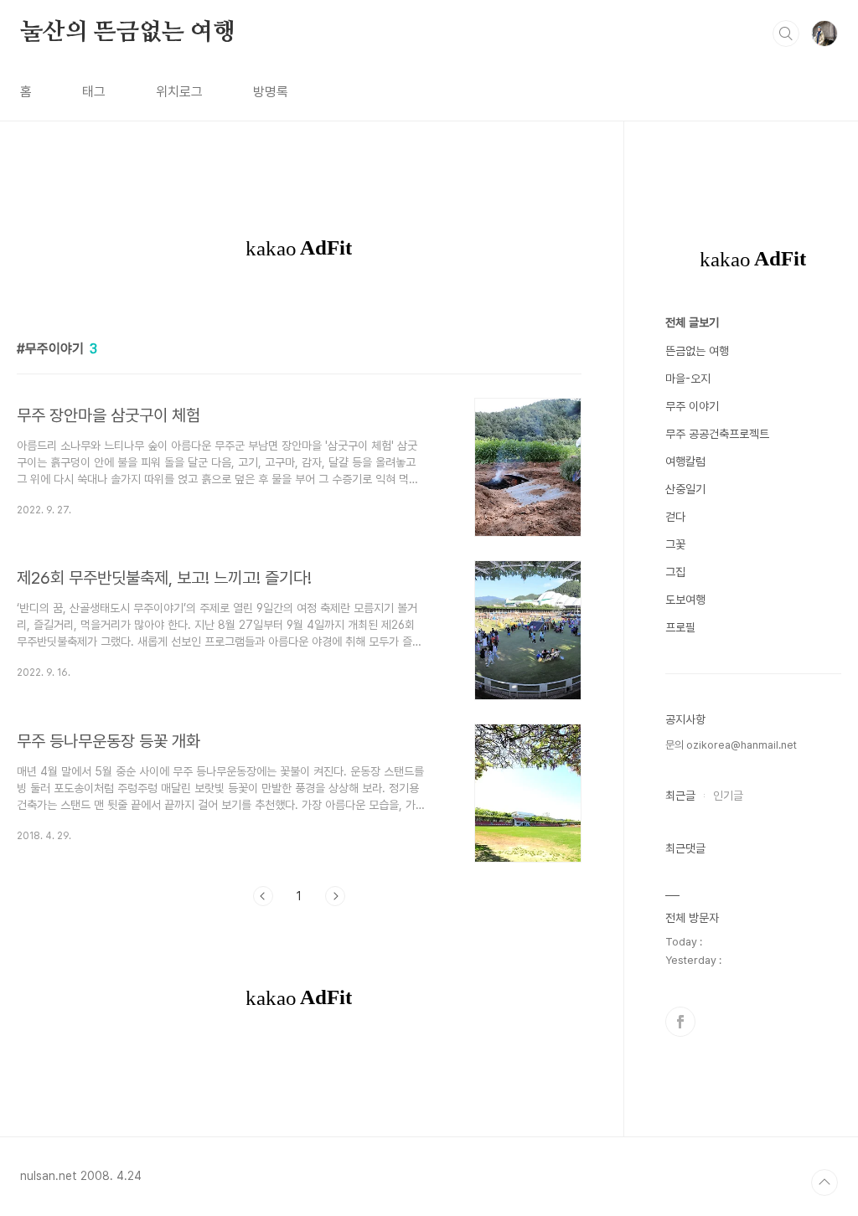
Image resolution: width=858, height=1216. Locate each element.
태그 (94, 92)
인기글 (728, 795)
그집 (675, 572)
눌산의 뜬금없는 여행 (127, 32)
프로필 (680, 627)
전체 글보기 (692, 322)
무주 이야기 (692, 406)
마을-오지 (688, 378)
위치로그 (179, 92)
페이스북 (680, 1022)
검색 (786, 33)
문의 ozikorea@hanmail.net (731, 745)
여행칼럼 (685, 461)
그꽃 (675, 544)
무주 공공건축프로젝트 (717, 434)
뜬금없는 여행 (697, 351)
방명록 (270, 92)
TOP (824, 1182)
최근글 (680, 795)
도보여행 (685, 599)
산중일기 (685, 489)
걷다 (675, 516)
